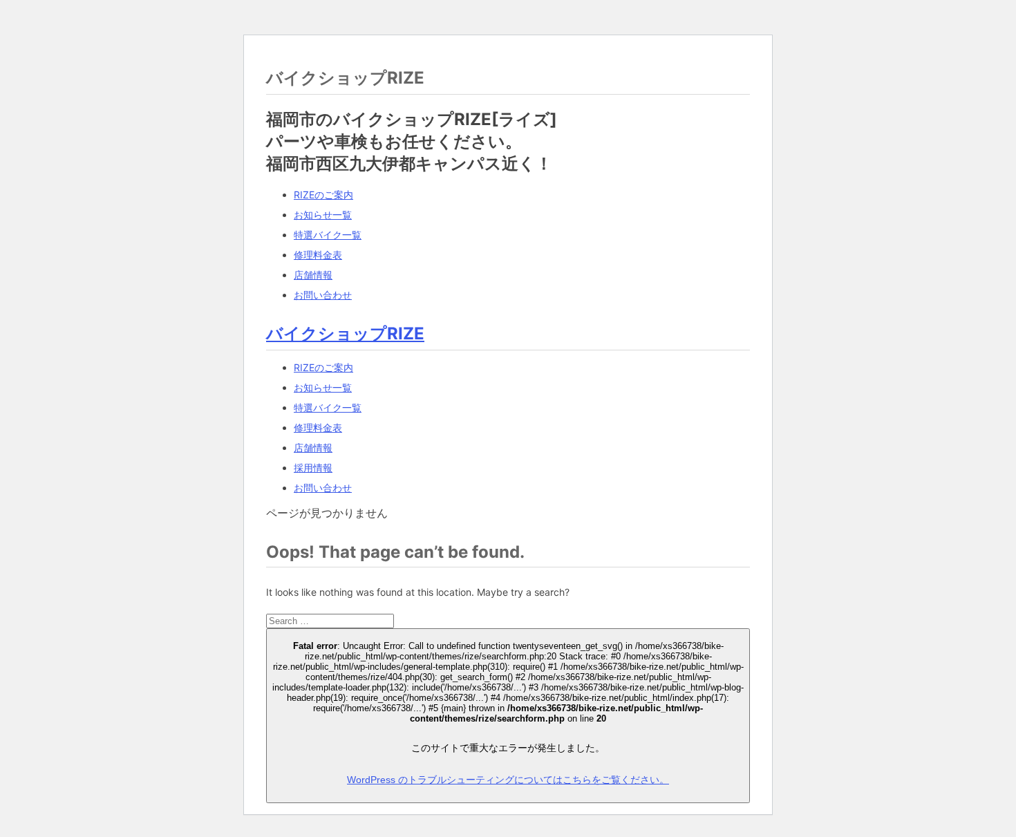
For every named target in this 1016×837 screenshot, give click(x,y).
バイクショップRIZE (345, 333)
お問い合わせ (323, 295)
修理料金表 (318, 255)
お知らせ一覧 (323, 214)
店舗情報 (313, 275)
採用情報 (313, 467)
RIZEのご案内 (323, 194)
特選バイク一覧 (327, 235)
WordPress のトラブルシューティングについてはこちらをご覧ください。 (508, 779)
